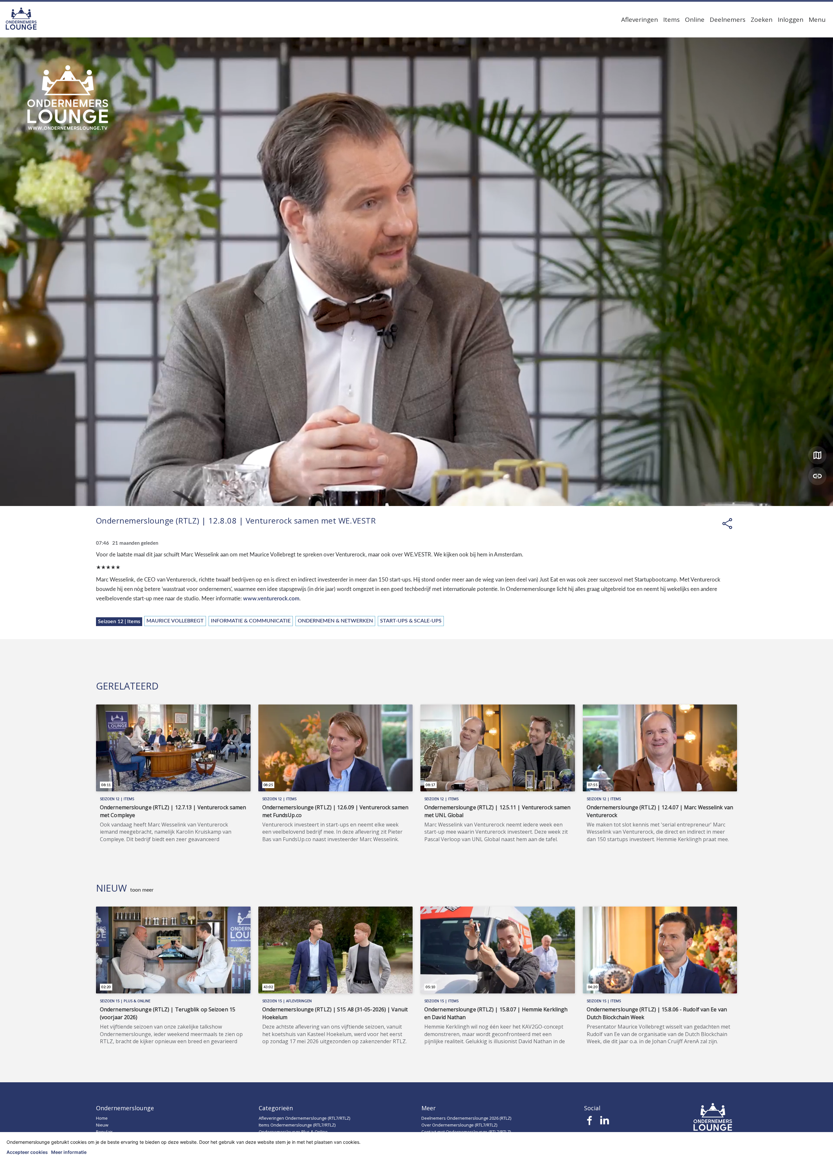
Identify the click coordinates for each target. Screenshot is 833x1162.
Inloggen (790, 19)
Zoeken (761, 19)
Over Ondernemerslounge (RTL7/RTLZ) (459, 1125)
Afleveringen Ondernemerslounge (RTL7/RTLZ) (304, 1118)
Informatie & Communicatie (251, 620)
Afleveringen (639, 19)
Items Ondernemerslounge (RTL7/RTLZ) (297, 1125)
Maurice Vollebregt (175, 620)
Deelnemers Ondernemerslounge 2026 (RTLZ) (466, 1118)
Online (694, 19)
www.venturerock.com (271, 598)
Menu (817, 19)
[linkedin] (604, 1122)
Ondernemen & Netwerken (335, 620)
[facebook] (589, 1122)
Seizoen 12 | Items (119, 621)
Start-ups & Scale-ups (411, 620)
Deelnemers (727, 19)
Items (671, 19)
